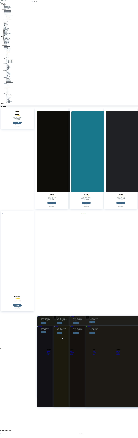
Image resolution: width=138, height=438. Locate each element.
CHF (7, 90)
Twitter (117, 352)
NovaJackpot (17, 296)
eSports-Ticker (6, 42)
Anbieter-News (7, 38)
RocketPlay (59, 326)
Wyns (42, 316)
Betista (58, 316)
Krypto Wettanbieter (7, 12)
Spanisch (8, 66)
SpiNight (121, 194)
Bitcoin (7, 55)
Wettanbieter (4, 9)
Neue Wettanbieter (7, 11)
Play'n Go (71, 353)
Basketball (6, 24)
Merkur (71, 351)
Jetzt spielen (17, 122)
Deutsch (7, 64)
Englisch (7, 65)
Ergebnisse (4, 4)
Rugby (5, 34)
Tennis (5, 26)
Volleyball (6, 30)
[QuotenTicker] (34, 1)
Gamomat (8, 102)
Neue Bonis (6, 18)
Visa (7, 52)
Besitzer (5, 77)
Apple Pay (48, 353)
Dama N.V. (8, 79)
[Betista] (55, 318)
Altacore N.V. (8, 78)
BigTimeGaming (9, 101)
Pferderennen (6, 28)
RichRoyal (91, 316)
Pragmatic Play (9, 94)
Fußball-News (6, 40)
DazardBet (91, 326)
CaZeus (52, 194)
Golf (5, 27)
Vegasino (75, 316)
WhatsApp (118, 354)
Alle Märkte (6, 21)
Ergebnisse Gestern (7, 7)
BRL (7, 92)
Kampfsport (6, 29)
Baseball (5, 31)
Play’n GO (8, 95)
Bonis (3, 13)
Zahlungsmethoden (7, 49)
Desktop (7, 84)
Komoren (8, 72)
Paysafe (48, 354)
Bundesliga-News (7, 39)
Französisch (8, 67)
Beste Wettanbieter (7, 10)
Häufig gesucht (4, 45)
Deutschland (8, 73)
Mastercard (48, 351)
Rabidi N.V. (8, 81)
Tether (7, 57)
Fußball (5, 23)
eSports (5, 22)
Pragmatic (71, 354)
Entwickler (6, 93)
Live (5, 5)
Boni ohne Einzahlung (8, 19)
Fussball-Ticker (7, 41)
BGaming (8, 100)
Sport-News (6, 37)
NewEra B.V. (8, 80)
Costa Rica (8, 76)
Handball (5, 32)
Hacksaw (8, 98)
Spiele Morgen (6, 8)
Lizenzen (5, 70)
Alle (94, 351)
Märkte (3, 20)
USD (7, 89)
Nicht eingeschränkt (9, 59)
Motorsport (6, 25)
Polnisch (7, 69)
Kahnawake (8, 74)
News (3, 36)
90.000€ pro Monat (9, 60)
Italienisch (8, 68)
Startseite (3, 3)
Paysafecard (8, 53)
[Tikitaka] (17, 110)
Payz (7, 54)
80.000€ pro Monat (9, 61)
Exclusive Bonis (7, 46)
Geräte (5, 83)
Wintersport (6, 35)
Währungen (6, 87)
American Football (7, 33)
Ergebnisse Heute (7, 6)
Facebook (118, 351)
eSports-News (6, 43)
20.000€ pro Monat (9, 62)
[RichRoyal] (87, 318)
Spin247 (86, 194)
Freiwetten (8, 17)
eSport (94, 353)
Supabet (74, 326)
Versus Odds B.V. (9, 82)
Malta (7, 75)
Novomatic (72, 352)
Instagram (118, 353)
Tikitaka (17, 114)
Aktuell (5, 44)
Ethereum (8, 56)
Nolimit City (8, 97)
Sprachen (5, 63)
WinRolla (42, 326)
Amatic (7, 99)
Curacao (7, 71)
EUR (7, 88)
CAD (7, 91)
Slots (3, 103)
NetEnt (7, 96)
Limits (5, 58)
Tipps (94, 354)
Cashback (8, 16)
